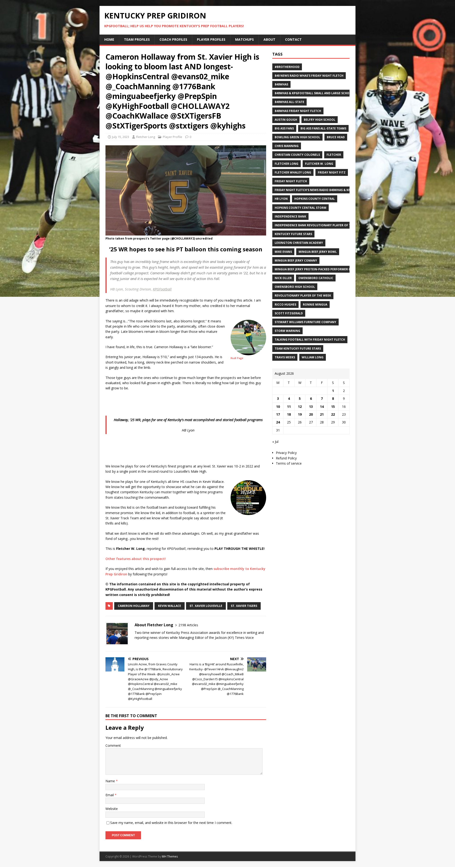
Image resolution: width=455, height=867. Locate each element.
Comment (113, 745)
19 (300, 414)
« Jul (275, 441)
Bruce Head (336, 137)
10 (278, 406)
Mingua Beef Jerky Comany (296, 260)
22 (333, 414)
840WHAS (281, 84)
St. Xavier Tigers (244, 606)
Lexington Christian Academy (299, 243)
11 (289, 406)
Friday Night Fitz (332, 172)
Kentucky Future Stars (293, 234)
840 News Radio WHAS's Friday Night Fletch (309, 76)
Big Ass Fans (284, 128)
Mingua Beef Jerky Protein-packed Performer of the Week (321, 269)
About (269, 39)
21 (322, 414)
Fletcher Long (145, 137)
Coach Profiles (173, 39)
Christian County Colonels (297, 155)
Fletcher (334, 155)
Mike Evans (283, 252)
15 (333, 406)
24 (278, 422)
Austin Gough (286, 120)
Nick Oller (283, 278)
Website (111, 808)
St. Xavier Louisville (206, 606)
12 (300, 406)
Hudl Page (237, 358)
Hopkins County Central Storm (300, 208)
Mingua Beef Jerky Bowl (318, 252)
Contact (293, 39)
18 (289, 414)
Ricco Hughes (285, 304)
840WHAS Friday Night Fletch (298, 111)
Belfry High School (319, 120)
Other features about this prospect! (135, 558)
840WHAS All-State (289, 102)
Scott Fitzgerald (289, 313)
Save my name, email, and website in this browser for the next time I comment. (171, 822)
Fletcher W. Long (319, 164)
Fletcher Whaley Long (293, 172)
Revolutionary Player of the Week (303, 295)
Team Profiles (137, 39)
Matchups (244, 39)
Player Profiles (211, 39)
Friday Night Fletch (291, 181)
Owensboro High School (295, 287)
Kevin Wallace (169, 606)
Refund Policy (286, 458)
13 (311, 406)
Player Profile (172, 137)
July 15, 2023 (120, 137)
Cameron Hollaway (134, 606)
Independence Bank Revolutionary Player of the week (319, 225)
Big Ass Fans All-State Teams (323, 128)
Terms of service (289, 463)
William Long (312, 357)
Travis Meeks (285, 357)
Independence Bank (290, 216)
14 (322, 406)
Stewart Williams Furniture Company (305, 322)
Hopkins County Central (314, 199)
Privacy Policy (286, 452)
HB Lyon (281, 199)
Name (110, 781)
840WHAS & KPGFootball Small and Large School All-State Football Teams (335, 93)
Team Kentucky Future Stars (298, 349)
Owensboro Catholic (315, 278)
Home (109, 39)
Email (110, 795)
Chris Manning (287, 146)
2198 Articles (188, 625)
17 (278, 414)
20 (311, 414)
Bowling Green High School (297, 137)
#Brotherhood (287, 67)
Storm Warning (287, 331)
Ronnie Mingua (315, 304)
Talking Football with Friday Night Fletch (310, 340)
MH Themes (170, 856)
